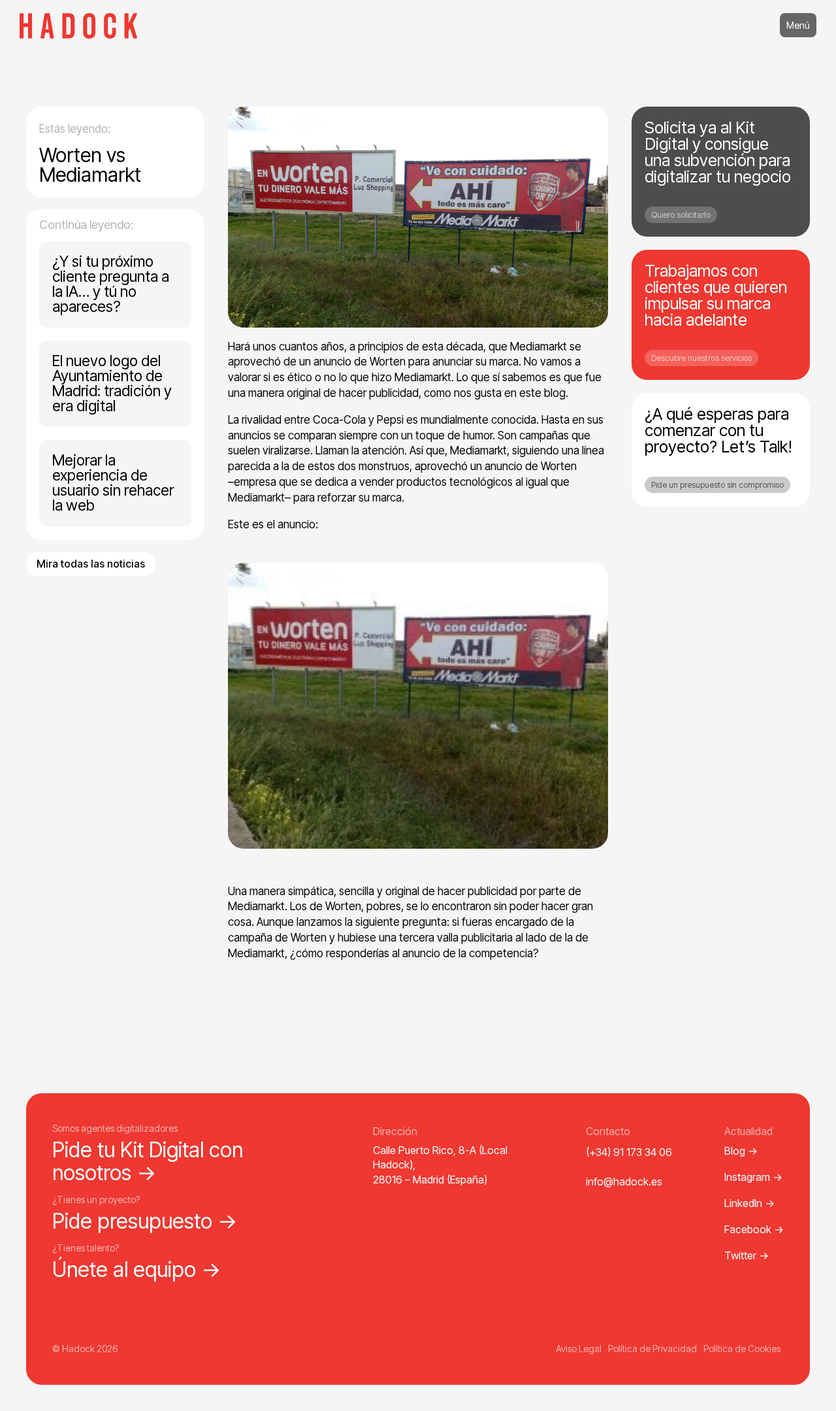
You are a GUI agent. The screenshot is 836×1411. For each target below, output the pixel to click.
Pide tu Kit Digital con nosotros (147, 1161)
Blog (741, 1150)
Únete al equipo (136, 1269)
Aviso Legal (579, 1348)
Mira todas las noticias (91, 563)
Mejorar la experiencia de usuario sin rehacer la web (113, 483)
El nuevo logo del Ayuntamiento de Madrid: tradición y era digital (112, 383)
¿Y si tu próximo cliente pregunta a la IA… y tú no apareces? (110, 284)
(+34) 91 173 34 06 (629, 1152)
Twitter (746, 1255)
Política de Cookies (741, 1348)
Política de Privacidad (652, 1348)
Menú (798, 25)
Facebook (754, 1229)
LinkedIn (749, 1203)
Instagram (753, 1176)
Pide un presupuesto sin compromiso (717, 485)
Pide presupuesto (145, 1221)
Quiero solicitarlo (681, 215)
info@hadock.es (624, 1181)
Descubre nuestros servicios (701, 358)
